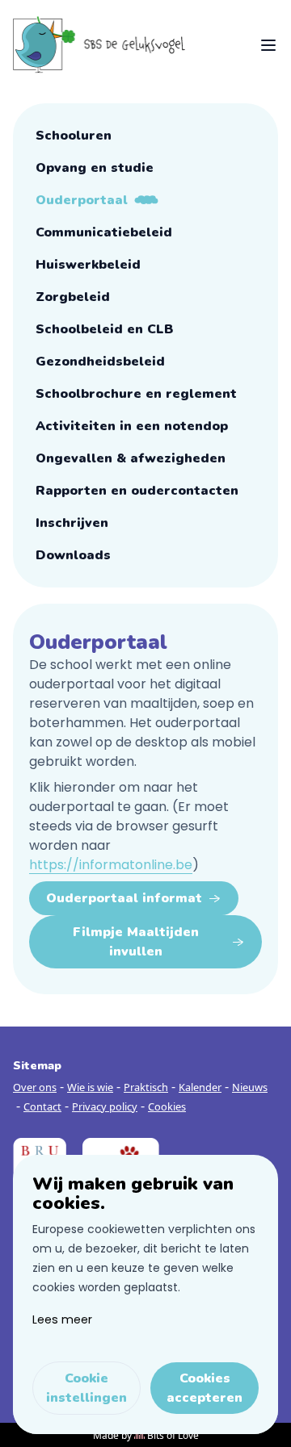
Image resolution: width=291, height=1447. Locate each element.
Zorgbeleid (73, 297)
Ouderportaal (82, 200)
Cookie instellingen (86, 1388)
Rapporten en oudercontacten (137, 491)
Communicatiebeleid (104, 232)
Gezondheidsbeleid (100, 361)
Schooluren (74, 135)
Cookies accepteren (204, 1388)
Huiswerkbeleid (88, 265)
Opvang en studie (95, 168)
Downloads (73, 555)
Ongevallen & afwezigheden (131, 458)
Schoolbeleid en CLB (105, 329)
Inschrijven (72, 523)
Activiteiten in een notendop (132, 426)
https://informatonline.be (110, 864)
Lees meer (62, 1319)
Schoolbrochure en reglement (136, 394)
